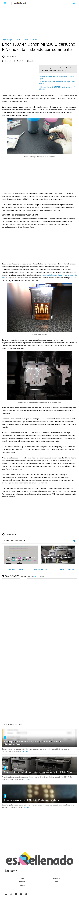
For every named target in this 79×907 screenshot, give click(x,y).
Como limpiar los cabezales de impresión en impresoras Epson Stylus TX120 (57, 557)
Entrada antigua (67, 570)
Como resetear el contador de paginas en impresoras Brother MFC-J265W (38, 772)
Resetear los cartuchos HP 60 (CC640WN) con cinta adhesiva (32, 800)
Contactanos (56, 878)
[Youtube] (6, 894)
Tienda (22, 878)
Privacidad (22, 881)
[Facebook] (16, 894)
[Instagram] (11, 894)
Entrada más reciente (13, 570)
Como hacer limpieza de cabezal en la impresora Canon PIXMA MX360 (20, 558)
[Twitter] (21, 894)
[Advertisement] (39, 21)
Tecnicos (22, 885)
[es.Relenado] (20, 3)
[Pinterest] (26, 894)
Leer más (25, 751)
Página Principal (41, 570)
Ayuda (56, 881)
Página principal (7, 40)
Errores (26, 40)
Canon (18, 40)
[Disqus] (39, 605)
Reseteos (35, 40)
